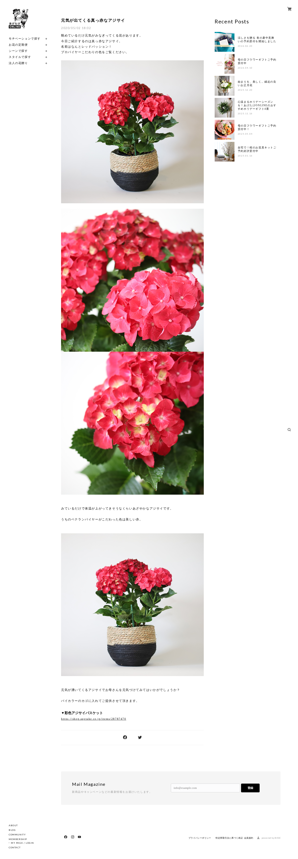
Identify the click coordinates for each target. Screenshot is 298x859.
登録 (250, 787)
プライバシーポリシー (199, 838)
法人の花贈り (18, 63)
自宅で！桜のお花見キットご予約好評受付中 (257, 149)
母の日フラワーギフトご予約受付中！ (257, 127)
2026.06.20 (245, 46)
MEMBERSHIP (18, 839)
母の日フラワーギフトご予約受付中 (257, 61)
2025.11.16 (245, 113)
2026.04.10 (245, 67)
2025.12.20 (245, 90)
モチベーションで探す (25, 38)
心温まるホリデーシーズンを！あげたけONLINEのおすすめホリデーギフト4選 (257, 105)
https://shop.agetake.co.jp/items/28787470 (93, 718)
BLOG (12, 830)
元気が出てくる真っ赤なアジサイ (93, 20)
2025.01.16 (245, 155)
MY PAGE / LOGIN (22, 843)
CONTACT (15, 847)
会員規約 (248, 838)
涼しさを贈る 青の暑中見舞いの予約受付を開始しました (257, 39)
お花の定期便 (18, 44)
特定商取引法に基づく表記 (229, 838)
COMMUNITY (17, 834)
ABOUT (13, 825)
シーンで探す (18, 50)
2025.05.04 (245, 133)
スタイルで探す (20, 57)
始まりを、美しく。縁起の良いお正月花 (257, 83)
